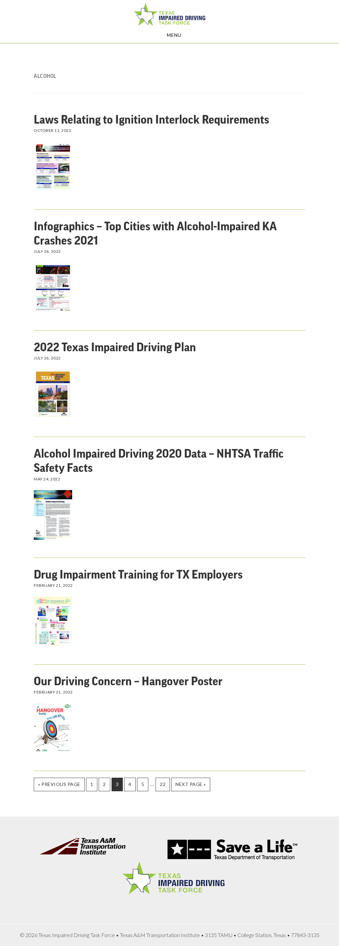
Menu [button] (174, 35)
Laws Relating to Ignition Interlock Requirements (151, 120)
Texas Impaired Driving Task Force (169, 14)
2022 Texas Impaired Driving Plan (115, 348)
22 (165, 784)
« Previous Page (59, 786)
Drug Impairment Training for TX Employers (138, 575)
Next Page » (190, 786)
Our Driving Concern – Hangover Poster (128, 682)
